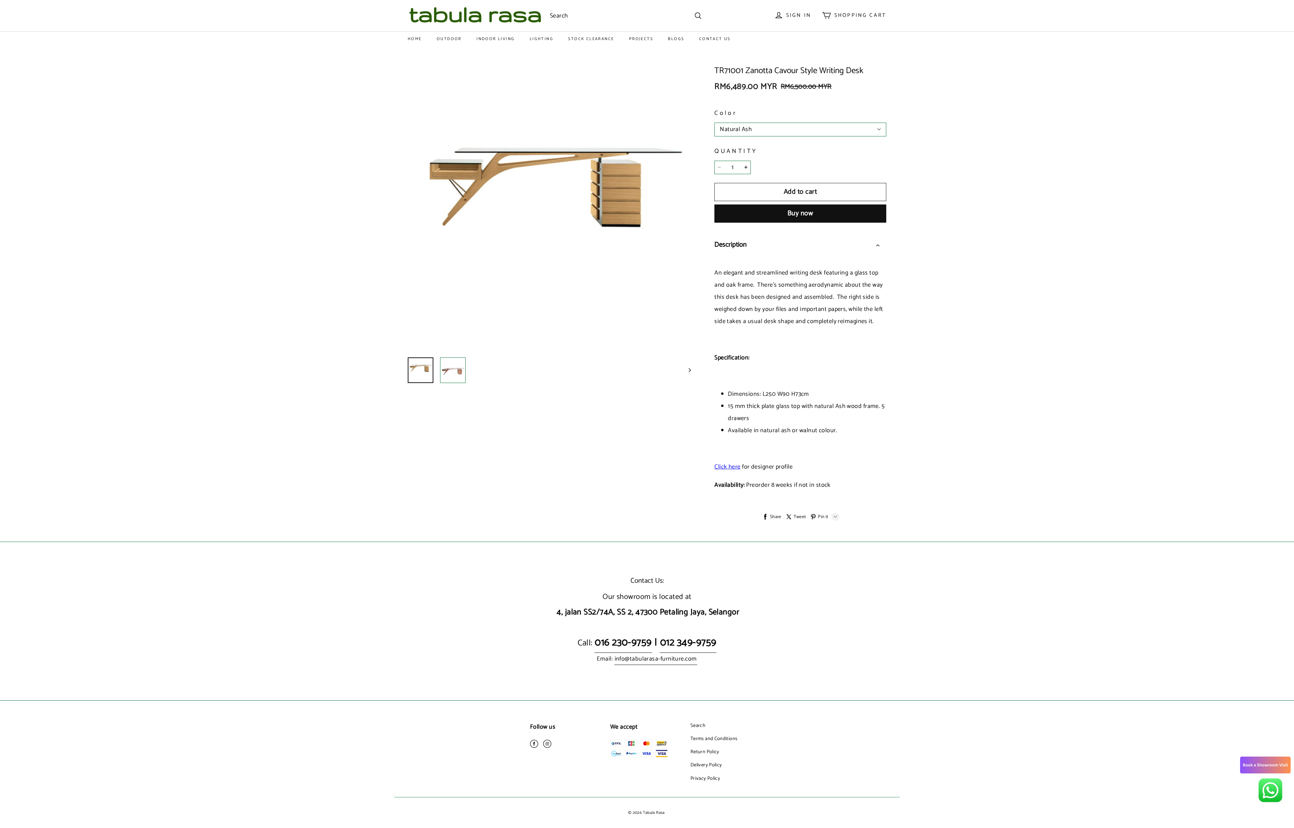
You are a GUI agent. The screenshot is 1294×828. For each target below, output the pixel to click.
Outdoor (449, 39)
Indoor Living (495, 39)
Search (697, 726)
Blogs (676, 39)
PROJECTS (641, 39)
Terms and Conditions (713, 739)
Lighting (541, 39)
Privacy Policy (705, 778)
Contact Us (715, 39)
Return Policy (704, 752)
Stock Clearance (591, 39)
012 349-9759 (688, 642)
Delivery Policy (706, 765)
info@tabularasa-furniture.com (656, 659)
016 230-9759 (623, 642)
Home (415, 39)
